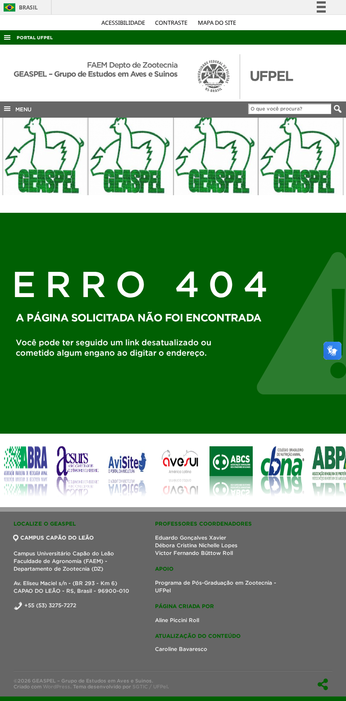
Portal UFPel (35, 37)
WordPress (56, 686)
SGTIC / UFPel (150, 686)
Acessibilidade (123, 22)
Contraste (172, 22)
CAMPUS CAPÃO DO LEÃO (57, 538)
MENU (22, 109)
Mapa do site (217, 22)
